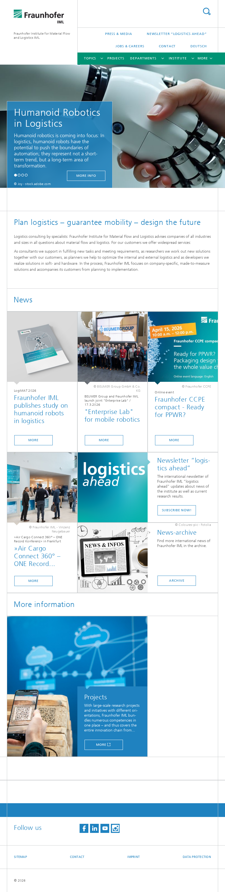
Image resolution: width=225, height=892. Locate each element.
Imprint (133, 857)
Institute (178, 58)
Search (206, 11)
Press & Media (118, 34)
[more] (42, 348)
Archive (176, 580)
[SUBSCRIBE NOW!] (115, 487)
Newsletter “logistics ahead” (177, 34)
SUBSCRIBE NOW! (177, 510)
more (33, 440)
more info (86, 176)
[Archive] (115, 558)
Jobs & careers (130, 46)
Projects (115, 58)
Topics (90, 58)
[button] (15, 174)
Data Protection (197, 857)
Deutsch (198, 46)
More (101, 745)
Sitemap (20, 857)
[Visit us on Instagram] (115, 828)
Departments (143, 58)
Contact (167, 46)
